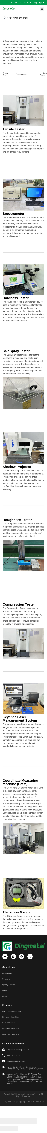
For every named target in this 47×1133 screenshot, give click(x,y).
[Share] (13, 1121)
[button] (42, 9)
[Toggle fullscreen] (22, 1121)
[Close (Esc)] (4, 1121)
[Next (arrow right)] (13, 1128)
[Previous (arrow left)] (4, 1128)
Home (10, 18)
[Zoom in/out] (32, 1121)
